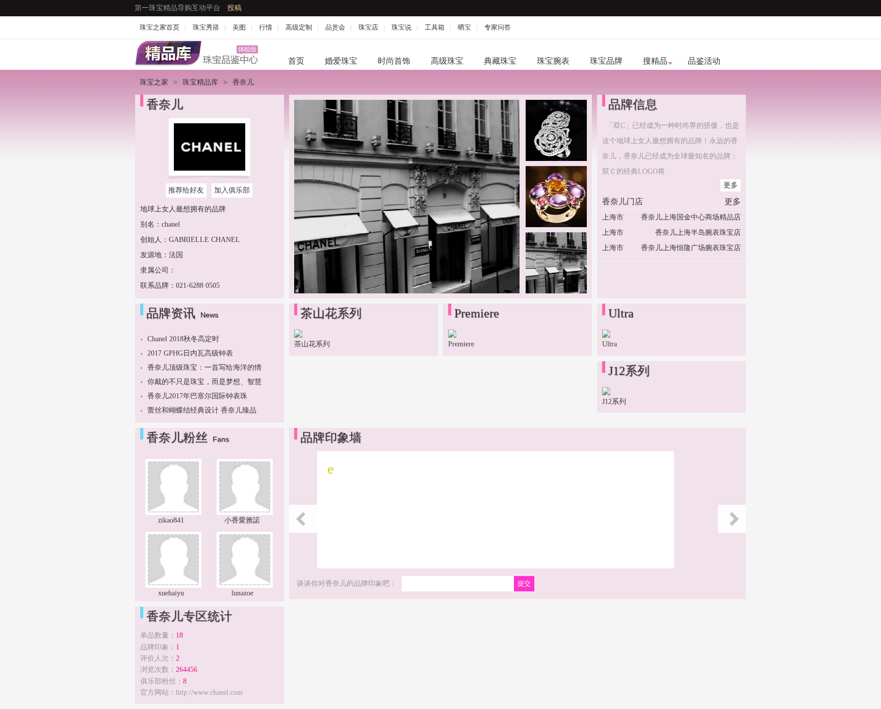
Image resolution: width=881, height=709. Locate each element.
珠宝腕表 (553, 61)
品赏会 (335, 27)
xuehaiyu (171, 593)
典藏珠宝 (500, 61)
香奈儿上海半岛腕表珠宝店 (698, 232)
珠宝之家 (154, 82)
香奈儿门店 (622, 201)
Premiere (461, 344)
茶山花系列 (312, 344)
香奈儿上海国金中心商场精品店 (691, 217)
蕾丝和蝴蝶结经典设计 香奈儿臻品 (201, 410)
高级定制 (299, 27)
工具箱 (435, 27)
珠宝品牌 (606, 61)
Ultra (609, 344)
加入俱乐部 (232, 190)
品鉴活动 (704, 61)
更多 (730, 185)
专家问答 (497, 27)
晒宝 (464, 27)
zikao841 (171, 520)
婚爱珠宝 (341, 61)
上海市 (613, 217)
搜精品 (655, 61)
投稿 (234, 8)
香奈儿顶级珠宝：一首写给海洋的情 (204, 367)
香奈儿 (164, 104)
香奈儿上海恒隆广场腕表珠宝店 (691, 248)
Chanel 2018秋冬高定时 (183, 339)
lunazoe (242, 593)
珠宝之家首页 (159, 27)
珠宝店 (368, 27)
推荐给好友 (186, 190)
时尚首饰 (394, 61)
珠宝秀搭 (206, 27)
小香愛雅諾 (242, 520)
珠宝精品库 (200, 82)
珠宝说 (401, 27)
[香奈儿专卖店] (407, 291)
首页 (296, 61)
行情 (265, 27)
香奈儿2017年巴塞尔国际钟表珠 (197, 396)
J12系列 (614, 401)
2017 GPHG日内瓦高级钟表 (190, 353)
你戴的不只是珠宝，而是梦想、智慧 (204, 382)
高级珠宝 (447, 61)
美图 (239, 27)
